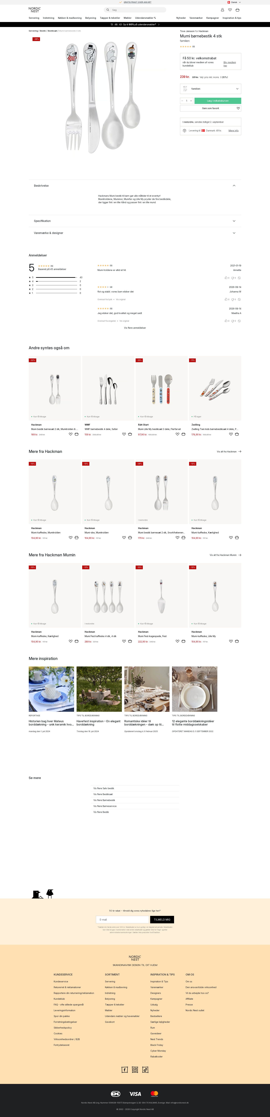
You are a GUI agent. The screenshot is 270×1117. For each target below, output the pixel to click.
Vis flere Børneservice (105, 806)
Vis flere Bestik (101, 812)
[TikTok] (145, 1069)
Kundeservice (61, 981)
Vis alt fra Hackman (227, 451)
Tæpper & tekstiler (110, 18)
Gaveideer (155, 1033)
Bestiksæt (52, 31)
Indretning (48, 18)
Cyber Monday (158, 1050)
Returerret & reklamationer (67, 987)
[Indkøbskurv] (237, 10)
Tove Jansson (187, 31)
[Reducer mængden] (182, 101)
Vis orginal (120, 299)
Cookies (58, 1033)
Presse (189, 1004)
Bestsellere (156, 1016)
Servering (34, 18)
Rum (152, 1027)
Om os (189, 981)
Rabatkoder (156, 1056)
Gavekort (110, 1022)
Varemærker (196, 18)
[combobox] (234, 2)
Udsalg (154, 1004)
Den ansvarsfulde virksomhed (201, 987)
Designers (155, 993)
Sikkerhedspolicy (63, 1027)
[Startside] (35, 9)
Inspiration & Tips (159, 981)
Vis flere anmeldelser (135, 327)
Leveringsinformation (64, 1010)
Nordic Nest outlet (195, 1010)
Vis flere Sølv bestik (103, 788)
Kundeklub (59, 998)
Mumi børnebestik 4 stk (70, 31)
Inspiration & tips (232, 18)
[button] (187, 46)
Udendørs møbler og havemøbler (122, 1016)
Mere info (234, 130)
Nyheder (181, 18)
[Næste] (168, 98)
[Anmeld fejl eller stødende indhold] (239, 277)
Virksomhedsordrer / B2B (67, 1039)
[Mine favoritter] (230, 10)
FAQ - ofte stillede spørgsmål (69, 1004)
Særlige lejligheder (160, 1022)
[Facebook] (125, 1069)
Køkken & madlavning (70, 18)
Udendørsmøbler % (145, 18)
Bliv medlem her (230, 64)
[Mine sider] (222, 10)
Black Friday (156, 1045)
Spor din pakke (62, 1016)
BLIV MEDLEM (128, 2)
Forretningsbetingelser (65, 1022)
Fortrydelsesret (61, 1045)
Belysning (90, 18)
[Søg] (107, 9)
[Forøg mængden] (191, 101)
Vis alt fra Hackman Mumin (223, 555)
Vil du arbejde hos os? (197, 993)
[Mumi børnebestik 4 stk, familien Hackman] (103, 97)
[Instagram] (135, 1069)
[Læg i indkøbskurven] (76, 434)
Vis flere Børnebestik (104, 800)
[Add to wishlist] (70, 434)
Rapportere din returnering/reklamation (74, 993)
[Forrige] (39, 98)
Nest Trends (156, 1039)
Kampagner (212, 18)
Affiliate (189, 998)
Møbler (127, 18)
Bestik (43, 31)
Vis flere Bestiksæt (103, 794)
